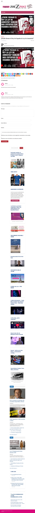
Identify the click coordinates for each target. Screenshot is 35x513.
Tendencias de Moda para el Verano (17, 466)
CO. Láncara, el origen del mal (16, 432)
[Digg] (14, 75)
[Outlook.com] (27, 74)
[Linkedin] (14, 74)
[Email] (23, 74)
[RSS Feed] (18, 75)
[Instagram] (5, 74)
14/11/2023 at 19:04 (8, 94)
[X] (2, 74)
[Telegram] (11, 74)
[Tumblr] (30, 74)
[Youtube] (12, 74)
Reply (12, 94)
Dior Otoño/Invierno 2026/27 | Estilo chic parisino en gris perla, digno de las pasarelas (17, 460)
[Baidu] (12, 75)
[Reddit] (28, 74)
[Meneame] (7, 75)
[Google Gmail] (25, 74)
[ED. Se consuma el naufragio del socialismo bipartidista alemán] (17, 394)
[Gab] (9, 75)
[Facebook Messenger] (9, 74)
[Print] (16, 75)
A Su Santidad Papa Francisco (16, 474)
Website (2, 127)
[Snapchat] (21, 74)
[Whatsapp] (7, 74)
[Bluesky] (20, 74)
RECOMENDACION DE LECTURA (16, 497)
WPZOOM (5, 511)
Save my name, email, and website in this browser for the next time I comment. (14, 132)
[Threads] (18, 74)
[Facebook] (4, 74)
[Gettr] (2, 75)
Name (2, 118)
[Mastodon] (11, 75)
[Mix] (5, 75)
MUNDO (11, 386)
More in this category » (13, 434)
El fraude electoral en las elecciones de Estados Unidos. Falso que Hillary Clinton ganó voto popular (17, 484)
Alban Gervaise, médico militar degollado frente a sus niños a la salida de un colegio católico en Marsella (18, 478)
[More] (20, 75)
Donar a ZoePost (15, 200)
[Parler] (16, 74)
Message (3, 108)
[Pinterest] (32, 74)
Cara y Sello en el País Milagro (16, 430)
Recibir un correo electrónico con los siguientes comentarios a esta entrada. (15, 135)
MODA (11, 437)
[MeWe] (4, 75)
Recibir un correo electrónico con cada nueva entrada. (11, 138)
